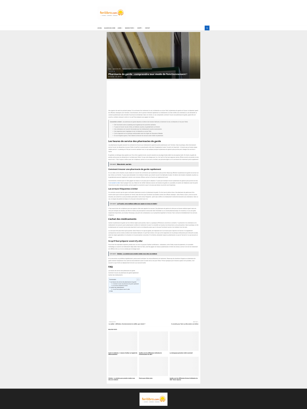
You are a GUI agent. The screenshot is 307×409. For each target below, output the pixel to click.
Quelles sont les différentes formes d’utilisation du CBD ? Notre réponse (184, 378)
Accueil (100, 28)
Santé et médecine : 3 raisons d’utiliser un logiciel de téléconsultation (122, 353)
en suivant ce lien (115, 183)
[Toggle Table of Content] (137, 279)
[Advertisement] (180, 13)
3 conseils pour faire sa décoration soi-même (185, 324)
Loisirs (119, 28)
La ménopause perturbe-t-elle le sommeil (181, 353)
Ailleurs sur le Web (109, 28)
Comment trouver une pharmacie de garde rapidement (123, 273)
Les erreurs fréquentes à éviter (120, 285)
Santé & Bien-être (112, 71)
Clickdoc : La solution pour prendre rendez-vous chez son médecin (121, 378)
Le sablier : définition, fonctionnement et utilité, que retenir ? (126, 324)
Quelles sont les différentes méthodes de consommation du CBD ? (150, 353)
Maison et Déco (129, 28)
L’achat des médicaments (115, 275)
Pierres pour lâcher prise (145, 378)
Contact (147, 28)
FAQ (111, 291)
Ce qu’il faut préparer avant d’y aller (121, 289)
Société (139, 28)
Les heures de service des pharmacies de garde (121, 270)
